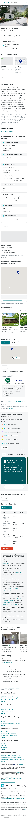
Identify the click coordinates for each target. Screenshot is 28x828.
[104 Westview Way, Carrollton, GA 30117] (10, 319)
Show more (6, 548)
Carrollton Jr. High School (9, 604)
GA (6, 688)
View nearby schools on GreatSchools (14, 401)
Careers (2, 793)
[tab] (5, 342)
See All (5, 447)
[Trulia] (2, 785)
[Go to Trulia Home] (14, 2)
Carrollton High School (8, 602)
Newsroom (7, 793)
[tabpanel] (14, 530)
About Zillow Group (12, 791)
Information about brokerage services (11, 778)
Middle (21, 367)
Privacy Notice (16, 795)
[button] (26, 2)
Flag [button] (22, 480)
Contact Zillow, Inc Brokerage (8, 782)
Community (10, 454)
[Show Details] (24, 300)
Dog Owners (21, 454)
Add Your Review (14, 487)
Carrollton (5, 563)
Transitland (20, 764)
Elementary (12, 367)
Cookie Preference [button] (4, 797)
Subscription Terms (5, 795)
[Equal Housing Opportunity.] (19, 815)
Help (11, 795)
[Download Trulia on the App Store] (10, 785)
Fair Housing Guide (21, 791)
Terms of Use (21, 793)
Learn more (10, 408)
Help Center (6, 817)
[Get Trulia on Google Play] (21, 785)
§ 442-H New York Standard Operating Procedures (11, 775)
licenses (18, 772)
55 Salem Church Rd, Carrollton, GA (12, 300)
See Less (6, 226)
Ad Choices (21, 795)
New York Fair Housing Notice (7, 777)
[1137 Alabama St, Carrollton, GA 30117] (10, 638)
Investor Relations (14, 793)
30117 (21, 114)
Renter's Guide (7, 662)
